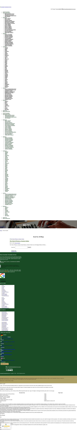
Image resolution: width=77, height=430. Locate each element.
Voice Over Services (8, 94)
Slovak (6, 50)
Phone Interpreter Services (9, 13)
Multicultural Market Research (10, 89)
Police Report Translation (9, 22)
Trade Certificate (8, 24)
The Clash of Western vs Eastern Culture (19, 241)
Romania (6, 70)
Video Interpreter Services (9, 14)
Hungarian (7, 86)
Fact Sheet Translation (9, 30)
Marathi (6, 71)
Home (1, 230)
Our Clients (7, 215)
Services (4, 193)
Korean (6, 54)
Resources (4, 100)
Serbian (6, 76)
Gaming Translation (8, 44)
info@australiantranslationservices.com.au (14, 366)
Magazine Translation (8, 95)
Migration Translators (9, 96)
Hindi (6, 67)
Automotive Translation (9, 39)
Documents (5, 17)
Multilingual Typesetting (9, 92)
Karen (6, 59)
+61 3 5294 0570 (10, 368)
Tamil (6, 52)
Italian (6, 49)
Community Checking (9, 90)
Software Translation (8, 45)
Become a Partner (4, 294)
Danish (6, 77)
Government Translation (9, 43)
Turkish (6, 53)
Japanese (6, 47)
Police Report (4, 316)
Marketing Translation (9, 36)
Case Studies (7, 105)
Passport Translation (8, 28)
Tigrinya (6, 79)
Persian (6, 65)
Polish (6, 61)
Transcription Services (9, 98)
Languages (5, 46)
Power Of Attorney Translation (10, 29)
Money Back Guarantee (5, 295)
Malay (6, 64)
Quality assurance (4, 293)
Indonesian (7, 55)
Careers (6, 107)
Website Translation (8, 97)
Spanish (6, 48)
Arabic (6, 63)
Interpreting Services (6, 12)
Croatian (6, 73)
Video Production (8, 93)
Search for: (13, 247)
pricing (3, 287)
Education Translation (9, 42)
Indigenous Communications (10, 91)
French (6, 56)
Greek (6, 68)
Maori (6, 80)
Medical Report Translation (10, 21)
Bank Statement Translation (10, 23)
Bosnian (6, 74)
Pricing (6, 102)
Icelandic (6, 75)
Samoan (6, 82)
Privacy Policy (4, 303)
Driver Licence (7, 19)
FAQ (5, 106)
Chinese (6, 60)
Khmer (6, 62)
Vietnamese (7, 58)
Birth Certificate (8, 18)
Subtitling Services (8, 99)
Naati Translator (4, 322)
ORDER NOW (13, 251)
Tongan (6, 81)
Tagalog (6, 191)
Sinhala (6, 83)
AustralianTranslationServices (5, 373)
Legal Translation (8, 38)
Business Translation (8, 34)
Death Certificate (8, 25)
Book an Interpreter (6, 111)
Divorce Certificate (8, 27)
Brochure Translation (8, 37)
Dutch (6, 69)
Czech (6, 78)
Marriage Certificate (8, 20)
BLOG (3, 288)
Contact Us (3, 290)
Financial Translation (8, 35)
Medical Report (4, 315)
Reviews (6, 108)
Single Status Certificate (9, 32)
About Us (6, 101)
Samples (6, 104)
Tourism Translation (8, 40)
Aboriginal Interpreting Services (10, 15)
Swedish (6, 85)
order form (6, 270)
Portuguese (7, 51)
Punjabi (6, 66)
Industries (4, 33)
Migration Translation (5, 317)
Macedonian (7, 84)
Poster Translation (8, 31)
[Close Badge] (10, 423)
